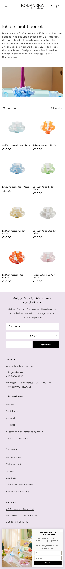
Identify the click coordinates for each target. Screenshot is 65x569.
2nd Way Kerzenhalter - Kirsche (13, 276)
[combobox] (32, 335)
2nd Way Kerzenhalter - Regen (16, 145)
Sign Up (48, 563)
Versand (10, 418)
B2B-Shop (11, 477)
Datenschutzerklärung (17, 438)
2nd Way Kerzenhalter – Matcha (44, 188)
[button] (6, 6)
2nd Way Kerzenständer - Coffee (14, 232)
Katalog (10, 471)
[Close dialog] (61, 531)
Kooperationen (13, 457)
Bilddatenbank (13, 464)
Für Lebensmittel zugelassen (22, 515)
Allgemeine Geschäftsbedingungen (24, 431)
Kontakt (10, 404)
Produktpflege (13, 411)
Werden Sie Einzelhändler (19, 484)
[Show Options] (56, 335)
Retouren (11, 424)
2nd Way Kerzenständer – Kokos (45, 232)
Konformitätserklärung (17, 491)
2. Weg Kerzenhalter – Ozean (15, 187)
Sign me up (46, 344)
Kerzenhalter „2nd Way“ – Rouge (45, 276)
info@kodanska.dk (16, 372)
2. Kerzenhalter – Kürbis (44, 145)
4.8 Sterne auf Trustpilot (20, 509)
